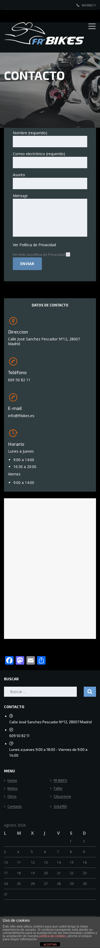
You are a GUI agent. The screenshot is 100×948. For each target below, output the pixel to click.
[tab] (50, 305)
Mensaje (20, 195)
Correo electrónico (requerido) (39, 153)
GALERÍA (60, 806)
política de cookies (52, 936)
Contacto (14, 806)
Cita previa (62, 796)
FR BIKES (60, 780)
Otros (12, 796)
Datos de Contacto (50, 305)
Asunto (19, 174)
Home (12, 780)
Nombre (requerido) (30, 132)
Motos (12, 788)
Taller (58, 788)
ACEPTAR (50, 944)
